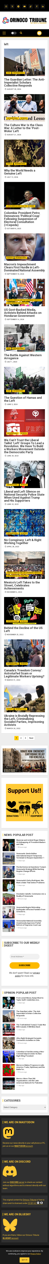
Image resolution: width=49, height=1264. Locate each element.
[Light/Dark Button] (14, 33)
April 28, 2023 (13, 547)
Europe (10, 257)
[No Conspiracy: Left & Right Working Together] (24, 523)
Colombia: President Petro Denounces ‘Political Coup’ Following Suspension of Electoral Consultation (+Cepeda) (22, 219)
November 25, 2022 (15, 635)
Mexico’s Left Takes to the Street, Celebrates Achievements (22, 585)
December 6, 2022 (14, 592)
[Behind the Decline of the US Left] (24, 610)
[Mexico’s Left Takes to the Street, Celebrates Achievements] (24, 565)
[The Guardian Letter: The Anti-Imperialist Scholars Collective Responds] (24, 62)
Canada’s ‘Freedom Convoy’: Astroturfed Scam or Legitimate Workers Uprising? (24, 673)
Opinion (24, 118)
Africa (9, 163)
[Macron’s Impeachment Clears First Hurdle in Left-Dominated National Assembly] (24, 247)
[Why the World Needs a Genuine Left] (24, 153)
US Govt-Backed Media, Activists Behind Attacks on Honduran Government (23, 313)
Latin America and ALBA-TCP (17, 206)
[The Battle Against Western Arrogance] (24, 338)
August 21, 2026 (14, 135)
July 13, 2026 (12, 177)
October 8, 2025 (14, 229)
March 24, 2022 (13, 728)
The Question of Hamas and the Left (23, 399)
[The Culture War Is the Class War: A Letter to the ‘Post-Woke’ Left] (24, 108)
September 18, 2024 (15, 274)
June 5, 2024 (12, 404)
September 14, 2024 (15, 319)
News (32, 206)
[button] (4, 34)
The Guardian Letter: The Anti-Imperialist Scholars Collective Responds (24, 82)
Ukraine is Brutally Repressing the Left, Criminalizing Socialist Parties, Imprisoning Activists (24, 720)
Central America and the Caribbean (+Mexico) (24, 300)
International (18, 73)
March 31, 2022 (13, 680)
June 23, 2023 (13, 504)
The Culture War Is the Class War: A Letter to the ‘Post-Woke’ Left (23, 128)
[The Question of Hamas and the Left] (24, 380)
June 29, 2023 (13, 456)
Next (31, 738)
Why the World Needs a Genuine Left (19, 172)
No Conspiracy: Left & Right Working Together (22, 541)
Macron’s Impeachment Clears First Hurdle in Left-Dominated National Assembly (24, 267)
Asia (8, 73)
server (17, 1182)
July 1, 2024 (12, 362)
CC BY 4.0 (32, 1203)
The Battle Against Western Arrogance (23, 356)
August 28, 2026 (14, 89)
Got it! (24, 1260)
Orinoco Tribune (29, 1200)
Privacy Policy (35, 1254)
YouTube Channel (36, 33)
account (23, 1146)
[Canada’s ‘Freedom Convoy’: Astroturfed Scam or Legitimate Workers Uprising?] (24, 653)
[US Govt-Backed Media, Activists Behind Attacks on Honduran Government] (24, 292)
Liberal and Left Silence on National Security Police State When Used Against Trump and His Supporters (24, 496)
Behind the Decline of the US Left (23, 629)
